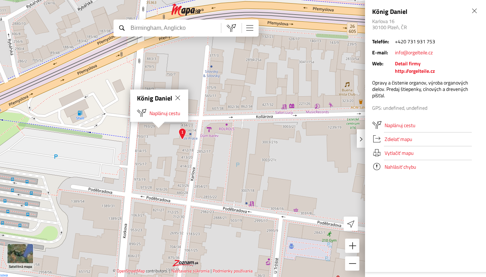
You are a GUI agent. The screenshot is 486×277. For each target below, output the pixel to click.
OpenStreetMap (131, 270)
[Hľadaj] (121, 27)
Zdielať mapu (398, 139)
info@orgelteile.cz (414, 52)
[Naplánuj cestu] (231, 28)
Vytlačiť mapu (399, 153)
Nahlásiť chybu (400, 166)
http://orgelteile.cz (415, 71)
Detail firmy (408, 63)
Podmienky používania (233, 270)
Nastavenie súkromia (190, 270)
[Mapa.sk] (186, 10)
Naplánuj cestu (164, 113)
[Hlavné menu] (249, 27)
